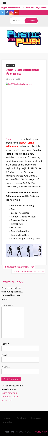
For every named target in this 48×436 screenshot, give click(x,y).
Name (5, 343)
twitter (6, 418)
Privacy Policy (41, 431)
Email (5, 355)
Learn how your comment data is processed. (9, 396)
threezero (10, 65)
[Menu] (4, 2)
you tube (7, 422)
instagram (36, 418)
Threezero (11, 139)
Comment (7, 305)
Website (5, 366)
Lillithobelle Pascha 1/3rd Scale (27, 271)
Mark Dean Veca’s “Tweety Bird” (20, 267)
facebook (21, 418)
